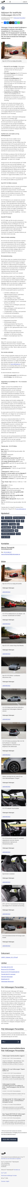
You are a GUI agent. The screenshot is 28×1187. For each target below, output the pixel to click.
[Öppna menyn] (10, 1)
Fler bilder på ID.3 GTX (7, 967)
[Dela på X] (10, 23)
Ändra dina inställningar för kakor (9, 1175)
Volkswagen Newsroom (7, 981)
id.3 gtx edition (5, 537)
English (7, 1181)
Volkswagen (8, 517)
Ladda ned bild (6, 592)
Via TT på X (4, 1172)
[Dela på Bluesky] (16, 23)
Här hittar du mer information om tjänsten (11, 1158)
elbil (22, 521)
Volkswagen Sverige (19, 517)
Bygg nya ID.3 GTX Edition (8, 969)
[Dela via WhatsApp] (18, 23)
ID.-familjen (12, 524)
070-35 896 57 (7, 552)
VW (3, 517)
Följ (3, 1041)
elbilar (18, 521)
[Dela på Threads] (13, 23)
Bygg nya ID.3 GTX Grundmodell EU (10, 972)
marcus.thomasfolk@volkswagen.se (10, 554)
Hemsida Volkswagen (7, 976)
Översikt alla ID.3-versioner (8, 974)
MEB (16, 530)
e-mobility (20, 527)
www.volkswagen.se (15, 364)
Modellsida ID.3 (5, 979)
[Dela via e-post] (21, 23)
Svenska (3, 1181)
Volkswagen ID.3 (6, 527)
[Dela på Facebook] (5, 23)
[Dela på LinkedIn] (8, 23)
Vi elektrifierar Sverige (7, 530)
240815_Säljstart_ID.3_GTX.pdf (9, 957)
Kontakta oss (17, 1169)
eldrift (13, 527)
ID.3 (18, 524)
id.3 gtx (18, 533)
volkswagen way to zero (8, 533)
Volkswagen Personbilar (19, 17)
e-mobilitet (5, 524)
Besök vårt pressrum (9, 1139)
